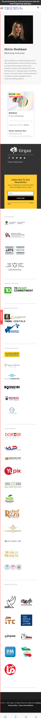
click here (27, 4)
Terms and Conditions (26, 705)
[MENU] (36, 715)
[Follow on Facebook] (9, 157)
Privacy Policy (12, 705)
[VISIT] (15, 715)
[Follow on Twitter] (16, 157)
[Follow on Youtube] (20, 157)
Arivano (38, 703)
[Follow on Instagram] (12, 157)
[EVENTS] (5, 715)
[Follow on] (24, 157)
